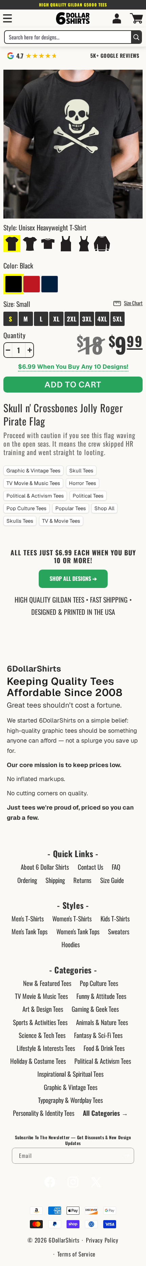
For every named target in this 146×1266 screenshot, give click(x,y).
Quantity (14, 335)
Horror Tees (82, 483)
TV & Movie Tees (61, 521)
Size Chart (133, 303)
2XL (72, 318)
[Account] (116, 18)
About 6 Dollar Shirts (45, 866)
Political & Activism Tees (35, 495)
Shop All (104, 508)
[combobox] (68, 37)
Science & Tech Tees (42, 1035)
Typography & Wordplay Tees (70, 1100)
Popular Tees (70, 508)
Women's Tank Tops (77, 931)
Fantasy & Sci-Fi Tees (98, 1035)
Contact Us (90, 866)
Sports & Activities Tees (40, 1022)
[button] (7, 18)
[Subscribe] (126, 1156)
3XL (87, 318)
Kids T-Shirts (115, 918)
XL (56, 318)
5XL (118, 318)
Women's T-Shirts (72, 918)
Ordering (27, 880)
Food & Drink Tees (104, 1048)
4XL (102, 318)
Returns (82, 880)
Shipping (55, 880)
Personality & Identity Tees (43, 1112)
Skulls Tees (19, 521)
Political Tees (88, 495)
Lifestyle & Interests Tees (46, 1048)
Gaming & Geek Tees (95, 1008)
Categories (73, 970)
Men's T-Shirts (28, 918)
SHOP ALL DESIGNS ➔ (73, 578)
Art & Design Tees (42, 1008)
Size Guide (112, 880)
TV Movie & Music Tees (33, 483)
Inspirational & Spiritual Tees (70, 1073)
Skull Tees (81, 470)
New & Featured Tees (47, 983)
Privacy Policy (102, 1240)
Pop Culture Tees (26, 508)
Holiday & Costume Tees (38, 1060)
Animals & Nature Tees (102, 1022)
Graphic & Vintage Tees (33, 470)
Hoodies (70, 944)
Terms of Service (76, 1254)
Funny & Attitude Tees (101, 996)
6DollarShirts (64, 1240)
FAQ (116, 866)
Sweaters (118, 931)
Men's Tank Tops (30, 931)
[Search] (136, 37)
